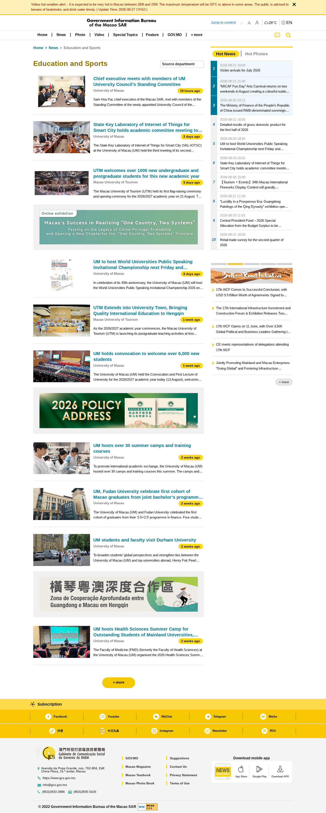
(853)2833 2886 (53, 791)
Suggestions (179, 758)
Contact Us (178, 766)
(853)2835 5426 (85, 791)
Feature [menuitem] (152, 35)
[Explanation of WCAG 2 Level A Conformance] (147, 806)
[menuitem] (61, 35)
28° (273, 23)
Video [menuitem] (99, 35)
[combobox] (182, 64)
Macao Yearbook (138, 775)
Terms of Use (180, 783)
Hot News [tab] (226, 53)
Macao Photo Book (140, 783)
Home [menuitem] (42, 35)
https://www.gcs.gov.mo (59, 778)
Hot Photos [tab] (256, 53)
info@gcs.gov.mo (55, 785)
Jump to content (223, 22)
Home (38, 48)
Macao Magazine (138, 766)
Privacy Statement (183, 775)
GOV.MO (132, 758)
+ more (284, 382)
